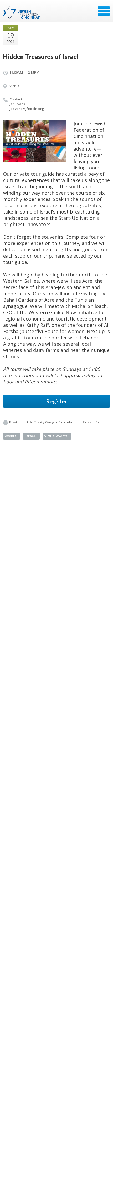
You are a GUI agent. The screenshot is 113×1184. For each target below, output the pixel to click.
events (10, 436)
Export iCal (92, 422)
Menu (104, 11)
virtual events (55, 436)
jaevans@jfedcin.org (26, 108)
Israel (30, 436)
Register (56, 401)
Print (13, 422)
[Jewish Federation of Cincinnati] (22, 12)
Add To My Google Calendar (50, 422)
